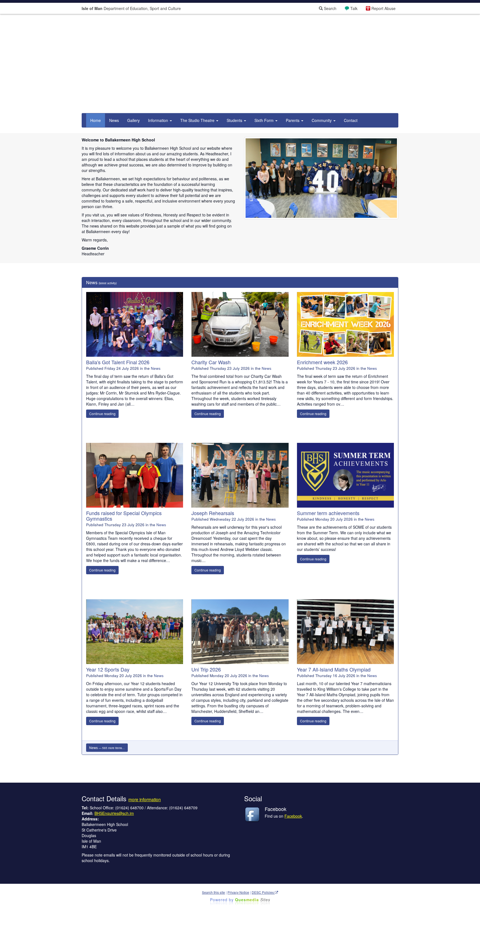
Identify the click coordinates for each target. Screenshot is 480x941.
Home (95, 120)
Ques (252, 899)
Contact (351, 120)
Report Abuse (383, 8)
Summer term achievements (328, 512)
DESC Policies (263, 892)
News (114, 120)
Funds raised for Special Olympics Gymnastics (124, 515)
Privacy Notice (238, 892)
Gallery (133, 120)
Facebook (293, 816)
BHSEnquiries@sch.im (114, 813)
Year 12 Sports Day (107, 669)
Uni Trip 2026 (206, 669)
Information (158, 120)
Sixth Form (264, 120)
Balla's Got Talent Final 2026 (117, 362)
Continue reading (102, 413)
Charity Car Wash (211, 362)
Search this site (213, 892)
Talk (354, 8)
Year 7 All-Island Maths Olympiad (334, 669)
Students (235, 120)
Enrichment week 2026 (322, 362)
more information (144, 799)
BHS (321, 198)
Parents (293, 120)
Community (322, 120)
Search (329, 8)
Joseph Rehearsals (212, 512)
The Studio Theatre (198, 120)
